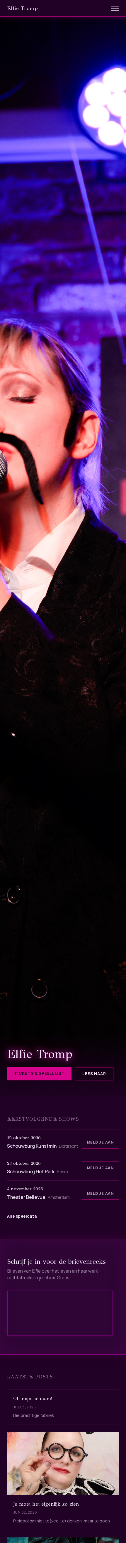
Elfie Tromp (22, 8)
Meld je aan (100, 1142)
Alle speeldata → (24, 1216)
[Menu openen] (115, 8)
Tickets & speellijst (39, 1073)
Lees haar (94, 1073)
